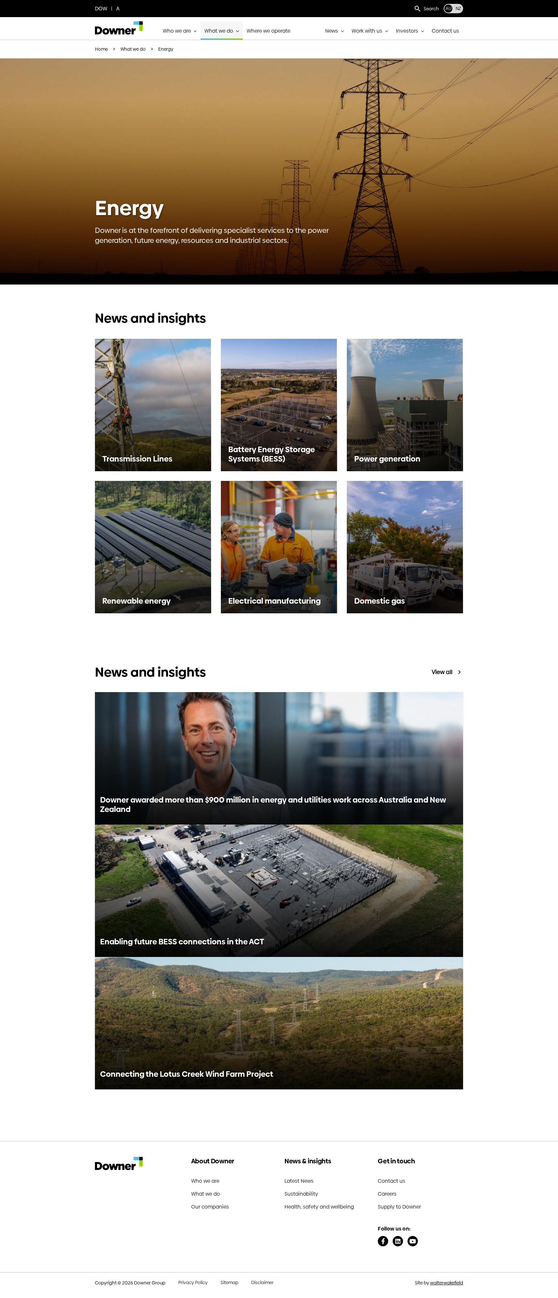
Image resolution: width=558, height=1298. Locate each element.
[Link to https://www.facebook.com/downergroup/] (383, 1241)
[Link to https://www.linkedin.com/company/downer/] (398, 1241)
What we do (133, 49)
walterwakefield (446, 1283)
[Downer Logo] (119, 23)
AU (448, 8)
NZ (458, 8)
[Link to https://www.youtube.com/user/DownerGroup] (413, 1241)
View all (442, 672)
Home (101, 49)
